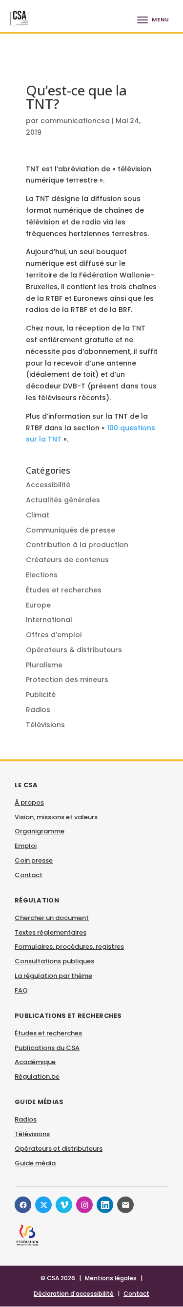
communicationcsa (75, 121)
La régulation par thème (53, 975)
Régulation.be (37, 1076)
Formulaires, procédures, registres (69, 946)
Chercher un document (52, 917)
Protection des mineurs (67, 679)
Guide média (35, 1163)
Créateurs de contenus (67, 560)
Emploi (26, 845)
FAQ (21, 990)
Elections (42, 575)
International (49, 620)
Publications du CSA (47, 1047)
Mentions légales (111, 1278)
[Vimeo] (64, 1205)
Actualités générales (63, 500)
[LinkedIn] (105, 1205)
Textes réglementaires (50, 932)
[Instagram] (84, 1205)
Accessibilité (48, 485)
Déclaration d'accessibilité (74, 1293)
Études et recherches (64, 590)
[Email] (125, 1205)
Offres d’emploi (53, 635)
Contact (28, 875)
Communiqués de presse (70, 530)
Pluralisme (44, 665)
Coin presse (34, 860)
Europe (38, 605)
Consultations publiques (54, 961)
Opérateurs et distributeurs (58, 1148)
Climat (37, 515)
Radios (38, 710)
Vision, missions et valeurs (56, 817)
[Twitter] (43, 1205)
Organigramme (39, 831)
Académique (35, 1062)
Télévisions (45, 725)
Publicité (41, 695)
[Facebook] (23, 1205)
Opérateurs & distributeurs (74, 650)
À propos (29, 802)
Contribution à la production (77, 545)
